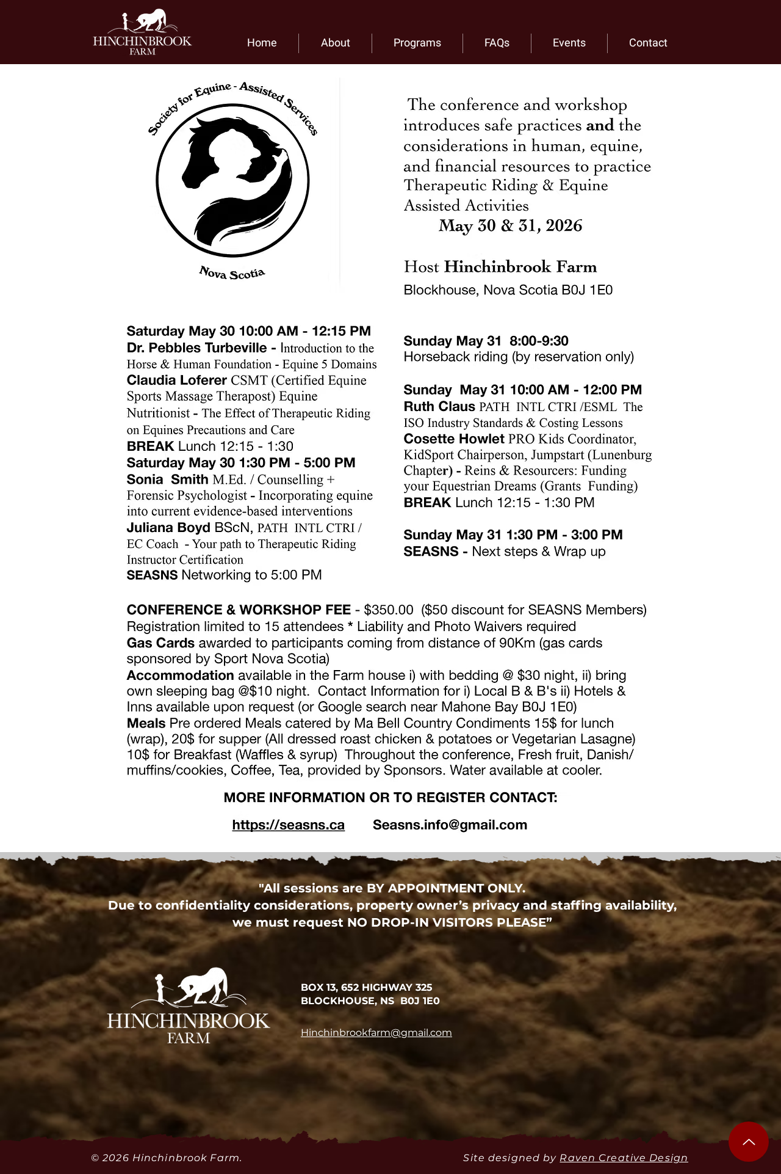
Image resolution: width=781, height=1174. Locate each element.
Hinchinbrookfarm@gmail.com (376, 1032)
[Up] (749, 1141)
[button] (335, 43)
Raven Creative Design (624, 1158)
